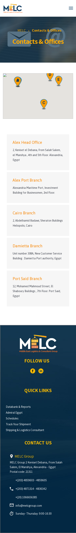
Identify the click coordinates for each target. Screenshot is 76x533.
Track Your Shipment (18, 424)
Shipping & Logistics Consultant (25, 430)
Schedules (12, 418)
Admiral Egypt (14, 412)
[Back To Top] (69, 526)
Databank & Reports (18, 407)
